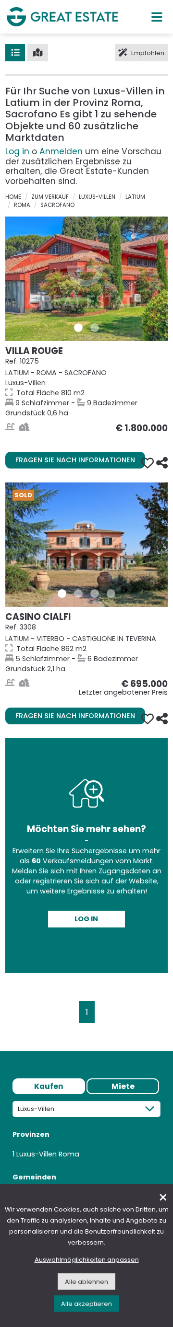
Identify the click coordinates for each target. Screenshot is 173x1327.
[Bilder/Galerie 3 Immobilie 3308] (94, 593)
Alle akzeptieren (86, 1303)
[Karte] (37, 52)
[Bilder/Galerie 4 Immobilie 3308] (111, 593)
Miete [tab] (123, 1086)
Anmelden (61, 151)
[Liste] (15, 52)
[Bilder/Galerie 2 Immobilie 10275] (94, 328)
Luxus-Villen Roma (47, 1154)
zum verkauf (50, 197)
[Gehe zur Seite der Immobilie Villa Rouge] (86, 279)
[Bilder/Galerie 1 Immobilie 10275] (78, 328)
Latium (135, 197)
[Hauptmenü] (157, 17)
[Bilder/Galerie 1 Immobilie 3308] (62, 593)
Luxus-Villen (97, 197)
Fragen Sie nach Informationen (75, 460)
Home (13, 197)
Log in (17, 151)
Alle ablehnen (86, 1281)
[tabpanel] (86, 1155)
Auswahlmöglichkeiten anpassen (87, 1259)
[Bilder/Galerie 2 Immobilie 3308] (78, 593)
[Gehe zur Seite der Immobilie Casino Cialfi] (86, 544)
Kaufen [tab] (48, 1086)
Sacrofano (57, 205)
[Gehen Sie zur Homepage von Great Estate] (62, 16)
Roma (22, 205)
